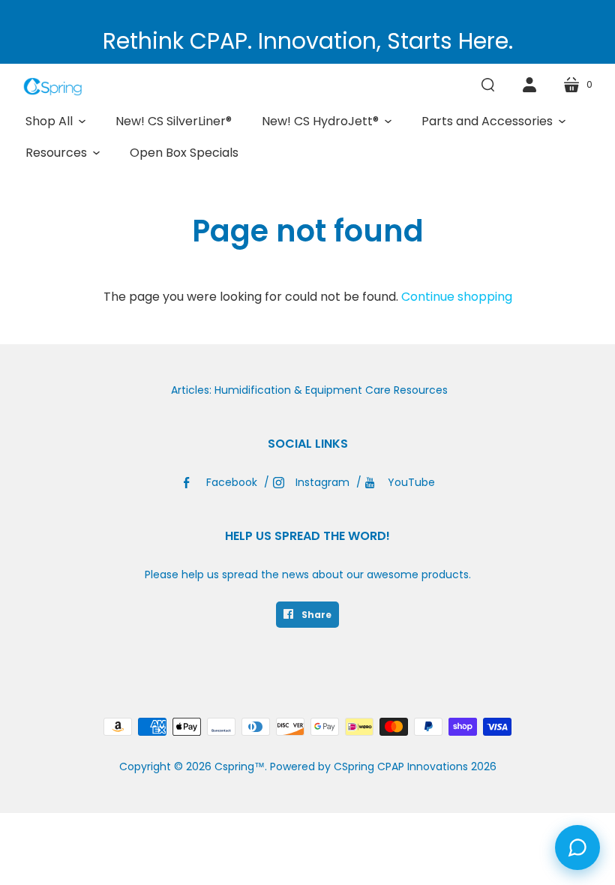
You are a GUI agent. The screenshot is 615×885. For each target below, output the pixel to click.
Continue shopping (456, 296)
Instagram (323, 482)
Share (315, 614)
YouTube (411, 482)
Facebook (231, 482)
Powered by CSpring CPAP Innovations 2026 (383, 766)
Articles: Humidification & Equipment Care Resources (309, 390)
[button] (55, 121)
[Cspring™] (52, 86)
